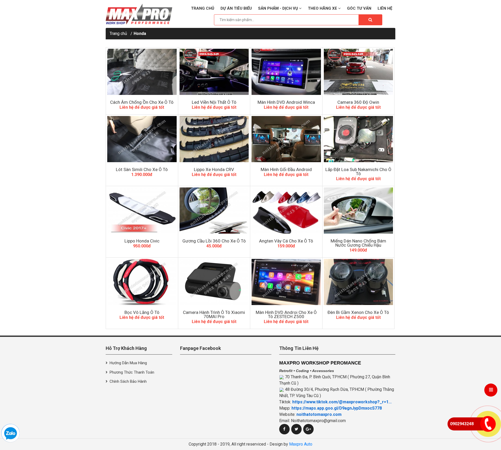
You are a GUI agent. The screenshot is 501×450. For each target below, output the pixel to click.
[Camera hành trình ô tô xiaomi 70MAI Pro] (214, 282)
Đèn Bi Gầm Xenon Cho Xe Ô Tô (358, 312)
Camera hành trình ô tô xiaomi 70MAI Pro (214, 314)
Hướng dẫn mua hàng (128, 363)
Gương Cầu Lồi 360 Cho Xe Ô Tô (214, 241)
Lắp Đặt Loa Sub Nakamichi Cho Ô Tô (358, 171)
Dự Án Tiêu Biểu (236, 8)
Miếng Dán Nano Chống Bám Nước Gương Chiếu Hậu (358, 243)
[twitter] (296, 429)
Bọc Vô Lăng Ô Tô (141, 312)
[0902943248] (10, 433)
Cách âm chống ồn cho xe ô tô (142, 102)
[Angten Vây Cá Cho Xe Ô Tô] (286, 210)
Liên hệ (385, 8)
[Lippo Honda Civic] (142, 210)
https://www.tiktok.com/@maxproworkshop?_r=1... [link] (342, 401)
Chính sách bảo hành (128, 381)
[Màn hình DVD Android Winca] (286, 71)
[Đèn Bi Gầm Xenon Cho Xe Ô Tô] (359, 282)
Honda (140, 33)
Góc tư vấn (359, 8)
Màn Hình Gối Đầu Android (286, 169)
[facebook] (284, 429)
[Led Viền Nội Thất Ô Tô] (214, 71)
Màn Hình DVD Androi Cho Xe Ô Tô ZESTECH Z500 (286, 314)
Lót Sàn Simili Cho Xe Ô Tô (142, 169)
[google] (308, 429)
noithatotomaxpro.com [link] (319, 414)
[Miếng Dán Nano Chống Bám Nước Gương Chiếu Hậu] (359, 210)
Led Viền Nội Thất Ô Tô (214, 102)
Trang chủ (202, 8)
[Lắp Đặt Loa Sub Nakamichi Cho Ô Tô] (359, 139)
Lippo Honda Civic (141, 241)
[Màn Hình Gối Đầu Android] (286, 139)
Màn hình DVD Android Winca (286, 102)
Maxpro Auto (300, 444)
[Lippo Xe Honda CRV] (214, 139)
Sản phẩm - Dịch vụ (278, 8)
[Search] (370, 20)
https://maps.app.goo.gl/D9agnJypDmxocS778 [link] (336, 408)
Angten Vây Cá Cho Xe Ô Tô (286, 241)
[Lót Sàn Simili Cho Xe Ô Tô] (142, 139)
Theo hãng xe (323, 8)
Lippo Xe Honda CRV (214, 169)
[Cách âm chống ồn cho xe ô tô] (142, 71)
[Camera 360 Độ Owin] (359, 71)
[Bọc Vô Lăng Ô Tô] (142, 282)
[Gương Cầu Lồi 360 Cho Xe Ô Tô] (214, 210)
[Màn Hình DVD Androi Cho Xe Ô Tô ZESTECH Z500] (286, 282)
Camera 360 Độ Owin (358, 102)
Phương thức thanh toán (132, 372)
